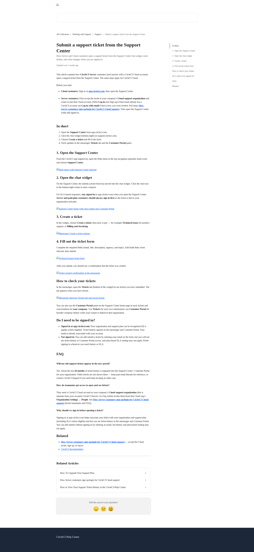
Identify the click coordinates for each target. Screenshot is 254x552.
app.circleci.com (96, 91)
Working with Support (81, 34)
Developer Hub (175, 5)
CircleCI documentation (72, 449)
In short (175, 46)
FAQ (174, 81)
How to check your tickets (183, 71)
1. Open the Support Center (183, 51)
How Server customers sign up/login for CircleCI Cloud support (93, 442)
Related (175, 86)
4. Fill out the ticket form (183, 66)
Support (98, 34)
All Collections (62, 34)
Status (162, 5)
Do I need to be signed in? (183, 76)
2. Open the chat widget (182, 56)
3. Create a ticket (179, 61)
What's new (190, 5)
